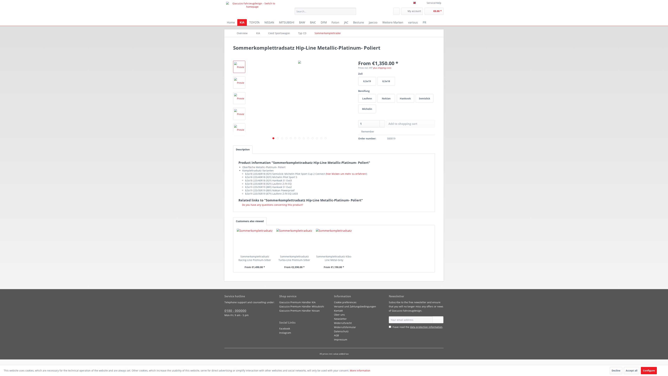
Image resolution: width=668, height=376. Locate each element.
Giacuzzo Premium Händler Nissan (299, 310)
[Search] (353, 11)
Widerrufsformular (345, 327)
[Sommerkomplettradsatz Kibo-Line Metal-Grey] (334, 241)
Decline (616, 370)
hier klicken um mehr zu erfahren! (346, 173)
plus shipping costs (382, 67)
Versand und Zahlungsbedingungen (355, 306)
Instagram (285, 332)
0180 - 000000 (235, 310)
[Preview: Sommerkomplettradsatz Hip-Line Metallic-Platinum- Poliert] (239, 67)
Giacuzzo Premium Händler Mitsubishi (301, 306)
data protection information (426, 327)
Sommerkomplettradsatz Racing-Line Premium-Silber (254, 258)
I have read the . (417, 327)
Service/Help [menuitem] (434, 3)
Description (243, 149)
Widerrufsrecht (343, 323)
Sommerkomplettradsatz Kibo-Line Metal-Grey (334, 258)
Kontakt (338, 310)
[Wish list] (396, 11)
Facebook (284, 328)
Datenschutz (341, 331)
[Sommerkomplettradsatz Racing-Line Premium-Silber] (255, 241)
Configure (649, 370)
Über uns (339, 314)
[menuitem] (325, 11)
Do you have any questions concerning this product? (272, 204)
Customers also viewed (250, 221)
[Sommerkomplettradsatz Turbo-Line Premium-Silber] (294, 241)
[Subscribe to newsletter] (437, 319)
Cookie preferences (345, 302)
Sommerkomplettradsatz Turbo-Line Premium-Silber (294, 258)
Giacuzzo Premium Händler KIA (297, 302)
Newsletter (340, 318)
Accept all (631, 370)
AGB (336, 335)
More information (360, 370)
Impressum (340, 339)
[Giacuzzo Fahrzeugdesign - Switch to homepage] (252, 9)
